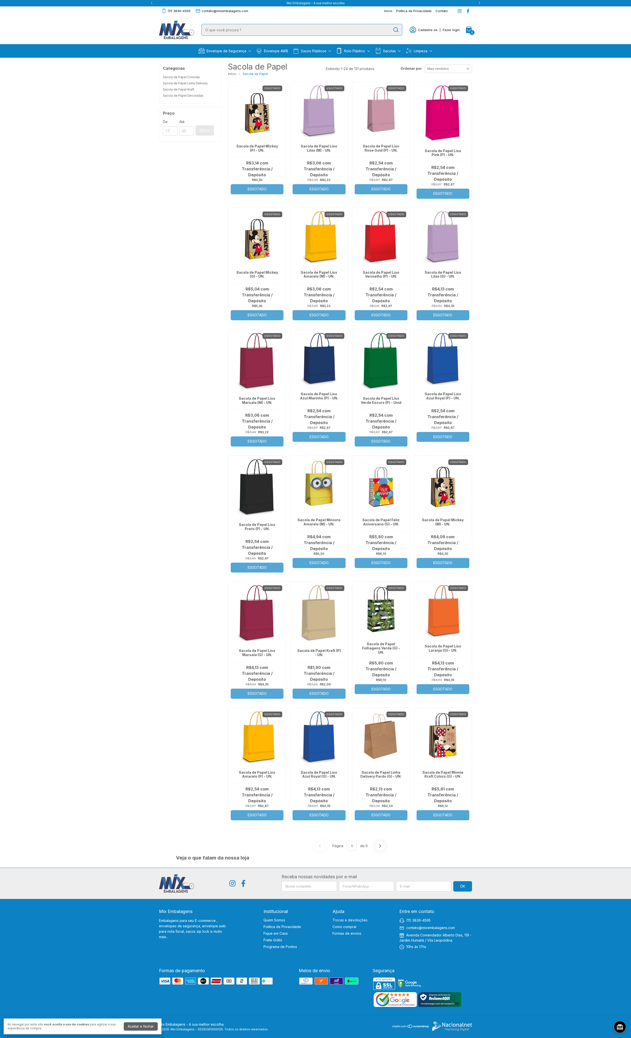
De (165, 122)
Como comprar (345, 927)
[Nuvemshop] (411, 1027)
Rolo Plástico (354, 51)
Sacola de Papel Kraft (178, 89)
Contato (442, 11)
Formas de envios (347, 933)
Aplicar (204, 130)
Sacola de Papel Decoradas (183, 95)
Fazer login (451, 30)
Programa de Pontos (280, 947)
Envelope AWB (276, 51)
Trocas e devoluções (350, 920)
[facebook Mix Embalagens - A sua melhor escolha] (468, 11)
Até (182, 122)
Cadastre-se (428, 30)
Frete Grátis (272, 940)
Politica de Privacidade (282, 927)
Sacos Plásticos (313, 51)
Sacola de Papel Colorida (181, 77)
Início (388, 11)
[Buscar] (395, 29)
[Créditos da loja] (451, 1026)
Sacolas (389, 51)
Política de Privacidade (414, 11)
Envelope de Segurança (226, 51)
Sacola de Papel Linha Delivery (185, 83)
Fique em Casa (275, 933)
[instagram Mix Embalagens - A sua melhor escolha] (460, 11)
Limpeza (420, 51)
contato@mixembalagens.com (225, 11)
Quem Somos (274, 920)
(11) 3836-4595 (179, 11)
